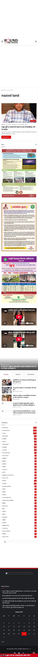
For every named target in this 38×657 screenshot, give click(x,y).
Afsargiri (4, 517)
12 (14, 626)
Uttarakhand (6, 430)
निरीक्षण (4, 534)
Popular (6, 374)
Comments (30, 374)
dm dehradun (6, 452)
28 (24, 633)
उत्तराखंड (4, 447)
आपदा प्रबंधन (5, 444)
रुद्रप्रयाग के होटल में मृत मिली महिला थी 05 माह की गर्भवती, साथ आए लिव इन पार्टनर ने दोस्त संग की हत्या (18, 367)
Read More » (6, 137)
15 (29, 626)
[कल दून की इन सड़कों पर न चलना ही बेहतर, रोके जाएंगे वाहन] (7, 390)
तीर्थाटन (4, 461)
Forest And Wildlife (7, 500)
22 (29, 630)
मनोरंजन (4, 494)
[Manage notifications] (33, 653)
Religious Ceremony (8, 475)
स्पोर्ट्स (3, 511)
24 (4, 633)
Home (4, 90)
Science (4, 469)
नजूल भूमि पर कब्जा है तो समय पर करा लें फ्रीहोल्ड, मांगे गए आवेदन (18, 128)
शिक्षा (3, 508)
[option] (19, 360)
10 (4, 626)
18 (9, 630)
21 (24, 630)
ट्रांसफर (4, 522)
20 (19, 630)
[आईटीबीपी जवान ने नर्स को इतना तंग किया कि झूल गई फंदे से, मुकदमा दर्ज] (7, 382)
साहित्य (4, 520)
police (4, 441)
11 (8, 626)
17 (3, 630)
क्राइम (3, 492)
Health (4, 483)
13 (19, 626)
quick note (5, 536)
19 (14, 630)
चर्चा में (3, 489)
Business (5, 506)
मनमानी (4, 466)
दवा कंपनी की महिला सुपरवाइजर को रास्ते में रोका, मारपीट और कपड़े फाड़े (18, 598)
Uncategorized (6, 497)
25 (9, 633)
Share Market (6, 531)
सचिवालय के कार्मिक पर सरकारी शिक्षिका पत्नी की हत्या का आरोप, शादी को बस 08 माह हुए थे (24, 396)
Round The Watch (7, 124)
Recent (18, 374)
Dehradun (5, 427)
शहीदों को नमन (5, 525)
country (4, 450)
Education (5, 436)
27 (19, 633)
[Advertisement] (19, 19)
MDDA (4, 464)
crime (4, 433)
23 (34, 630)
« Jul (2, 641)
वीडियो (3, 503)
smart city (5, 478)
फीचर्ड (3, 514)
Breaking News (6, 486)
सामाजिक (4, 458)
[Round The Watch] (11, 41)
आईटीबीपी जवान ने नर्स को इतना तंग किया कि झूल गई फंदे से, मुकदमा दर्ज (24, 381)
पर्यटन (3, 472)
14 (24, 626)
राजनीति (4, 438)
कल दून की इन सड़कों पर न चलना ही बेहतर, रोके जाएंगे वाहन (24, 389)
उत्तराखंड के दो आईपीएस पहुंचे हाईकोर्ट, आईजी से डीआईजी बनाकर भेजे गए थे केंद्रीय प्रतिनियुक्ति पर (24, 404)
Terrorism (5, 528)
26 (14, 633)
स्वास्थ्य (4, 480)
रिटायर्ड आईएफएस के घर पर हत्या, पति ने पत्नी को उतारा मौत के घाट (17, 595)
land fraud (5, 455)
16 (34, 626)
